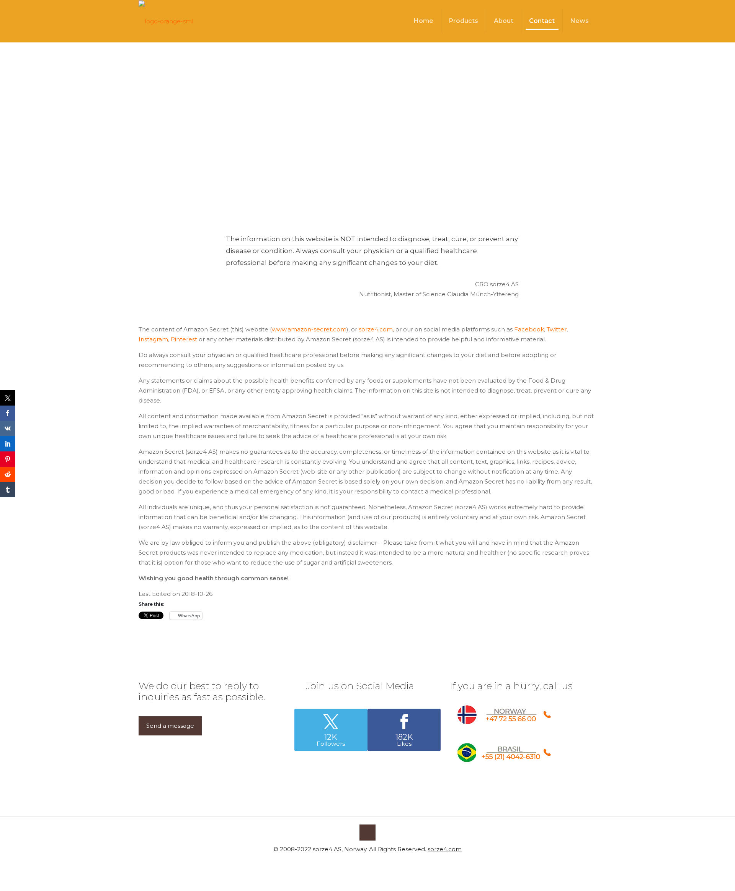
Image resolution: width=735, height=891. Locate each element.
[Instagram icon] (379, 863)
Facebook (529, 329)
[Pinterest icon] (371, 863)
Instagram (153, 339)
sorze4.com (376, 329)
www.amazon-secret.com (309, 329)
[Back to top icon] (367, 832)
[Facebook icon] (355, 863)
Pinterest (184, 339)
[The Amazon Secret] (166, 21)
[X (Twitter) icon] (363, 863)
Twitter (557, 329)
